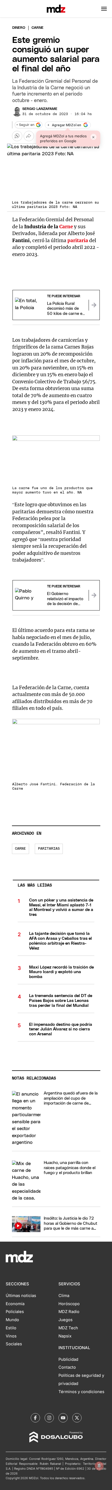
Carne (66, 227)
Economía (15, 1303)
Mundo (12, 1319)
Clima (63, 1295)
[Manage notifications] (99, 1465)
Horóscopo (69, 1303)
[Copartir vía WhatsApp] (17, 136)
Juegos (65, 1319)
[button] (104, 9)
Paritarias (49, 848)
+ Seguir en (25, 125)
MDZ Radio (68, 1311)
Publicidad (68, 1359)
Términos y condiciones (81, 1391)
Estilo (11, 1328)
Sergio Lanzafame (39, 109)
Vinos (11, 1336)
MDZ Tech (68, 1328)
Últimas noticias (21, 1295)
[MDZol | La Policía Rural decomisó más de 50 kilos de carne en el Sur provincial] (94, 305)
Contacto (67, 1367)
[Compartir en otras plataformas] (29, 136)
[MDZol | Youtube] (63, 1417)
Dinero (18, 28)
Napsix (64, 1336)
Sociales (14, 1344)
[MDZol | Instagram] (49, 1417)
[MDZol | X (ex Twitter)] (77, 1417)
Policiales (15, 1311)
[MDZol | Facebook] (35, 1417)
